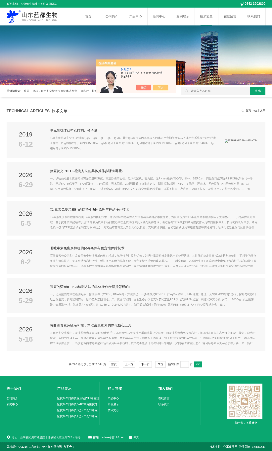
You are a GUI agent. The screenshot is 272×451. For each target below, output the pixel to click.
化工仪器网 (230, 446)
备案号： (69, 446)
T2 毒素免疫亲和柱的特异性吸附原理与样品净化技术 (89, 209)
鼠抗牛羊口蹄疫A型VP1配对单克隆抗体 (77, 417)
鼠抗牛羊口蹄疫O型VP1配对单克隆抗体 (77, 411)
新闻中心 (159, 16)
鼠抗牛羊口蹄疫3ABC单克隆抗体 (77, 404)
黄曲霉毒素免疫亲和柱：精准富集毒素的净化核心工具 (90, 325)
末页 (160, 364)
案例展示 (182, 16)
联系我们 (253, 16)
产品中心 (135, 16)
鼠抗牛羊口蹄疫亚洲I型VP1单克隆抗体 (78, 399)
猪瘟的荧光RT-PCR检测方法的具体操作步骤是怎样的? (90, 287)
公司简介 (112, 16)
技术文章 (206, 16)
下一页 (145, 364)
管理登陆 (244, 446)
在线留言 (230, 16)
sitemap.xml (258, 446)
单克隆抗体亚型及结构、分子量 (73, 130)
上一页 (129, 364)
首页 (88, 16)
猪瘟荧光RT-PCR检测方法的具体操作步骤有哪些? (86, 171)
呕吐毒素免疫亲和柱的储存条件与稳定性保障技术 (87, 248)
